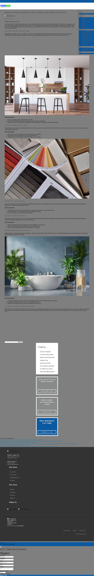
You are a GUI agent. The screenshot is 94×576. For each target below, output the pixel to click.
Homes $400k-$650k (87, 36)
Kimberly (84, 27)
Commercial (81, 15)
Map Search (84, 44)
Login (83, 45)
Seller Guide (84, 49)
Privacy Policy (66, 530)
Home (80, 11)
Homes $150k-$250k (87, 33)
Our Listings (84, 17)
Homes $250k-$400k (87, 35)
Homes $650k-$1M (86, 37)
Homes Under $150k (86, 32)
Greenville (84, 19)
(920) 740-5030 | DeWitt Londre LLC (9, 0)
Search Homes (82, 29)
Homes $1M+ (85, 39)
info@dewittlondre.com (5, 2)
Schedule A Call (85, 53)
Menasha (84, 23)
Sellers (80, 46)
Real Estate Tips (85, 50)
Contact (80, 52)
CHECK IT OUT (47, 411)
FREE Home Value (47, 391)
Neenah (83, 24)
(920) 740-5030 (11, 462)
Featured (81, 16)
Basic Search (85, 43)
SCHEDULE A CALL (47, 432)
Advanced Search (86, 41)
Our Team (81, 12)
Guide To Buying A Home (88, 40)
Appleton (84, 28)
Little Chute (84, 20)
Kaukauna (84, 25)
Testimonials (84, 13)
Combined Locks (86, 21)
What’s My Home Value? (87, 48)
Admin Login (82, 530)
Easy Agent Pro (20, 525)
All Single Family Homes (87, 31)
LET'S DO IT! (3, 545)
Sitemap (75, 530)
